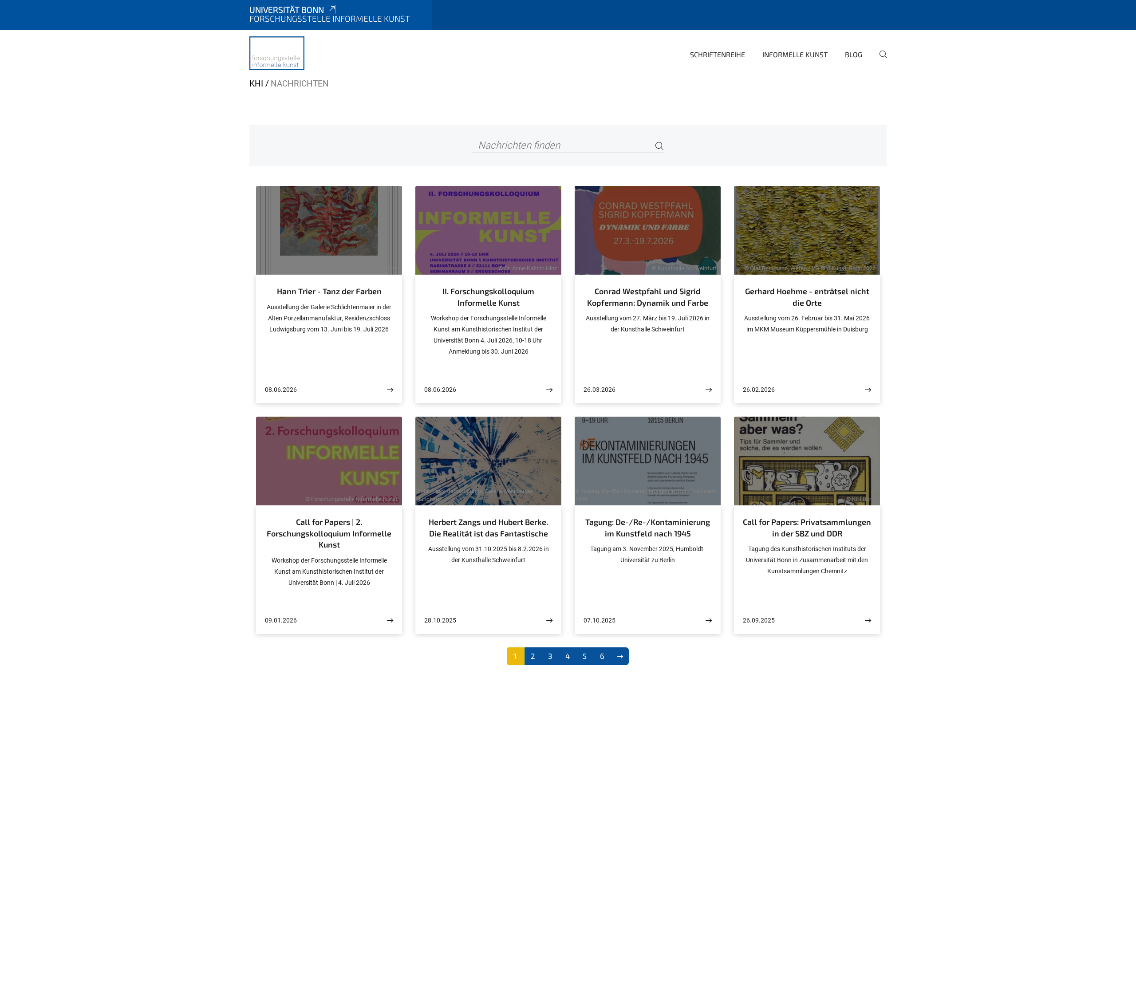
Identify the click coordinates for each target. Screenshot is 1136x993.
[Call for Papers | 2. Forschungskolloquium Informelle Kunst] (390, 620)
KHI (256, 84)
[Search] (659, 146)
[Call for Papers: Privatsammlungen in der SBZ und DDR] (868, 620)
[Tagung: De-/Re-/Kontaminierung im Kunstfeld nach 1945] (709, 620)
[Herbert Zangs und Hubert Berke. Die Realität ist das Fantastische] (549, 620)
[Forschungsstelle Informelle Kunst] (276, 53)
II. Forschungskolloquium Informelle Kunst (488, 296)
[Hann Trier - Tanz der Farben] (390, 389)
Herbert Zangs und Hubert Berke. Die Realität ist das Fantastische (488, 527)
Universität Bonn (286, 9)
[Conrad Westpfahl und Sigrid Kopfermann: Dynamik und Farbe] (709, 389)
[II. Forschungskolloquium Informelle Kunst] (549, 389)
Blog (853, 54)
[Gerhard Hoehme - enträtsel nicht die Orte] (868, 389)
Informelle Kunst (795, 54)
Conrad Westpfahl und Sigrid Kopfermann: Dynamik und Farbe (647, 296)
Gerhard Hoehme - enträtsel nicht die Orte (807, 296)
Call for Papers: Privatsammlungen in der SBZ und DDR (807, 527)
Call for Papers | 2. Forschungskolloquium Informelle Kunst (329, 533)
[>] (620, 656)
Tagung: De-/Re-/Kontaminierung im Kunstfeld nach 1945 (647, 527)
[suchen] (879, 60)
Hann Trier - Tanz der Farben (329, 291)
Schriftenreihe (717, 54)
